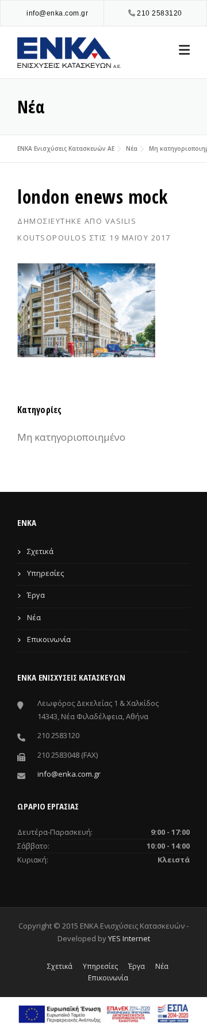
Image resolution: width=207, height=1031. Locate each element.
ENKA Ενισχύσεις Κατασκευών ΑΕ (65, 148)
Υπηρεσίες (45, 573)
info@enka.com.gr (57, 13)
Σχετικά (40, 551)
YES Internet (129, 938)
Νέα (131, 148)
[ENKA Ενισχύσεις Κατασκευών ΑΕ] (69, 51)
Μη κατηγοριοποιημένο (71, 437)
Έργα (36, 595)
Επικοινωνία (49, 639)
